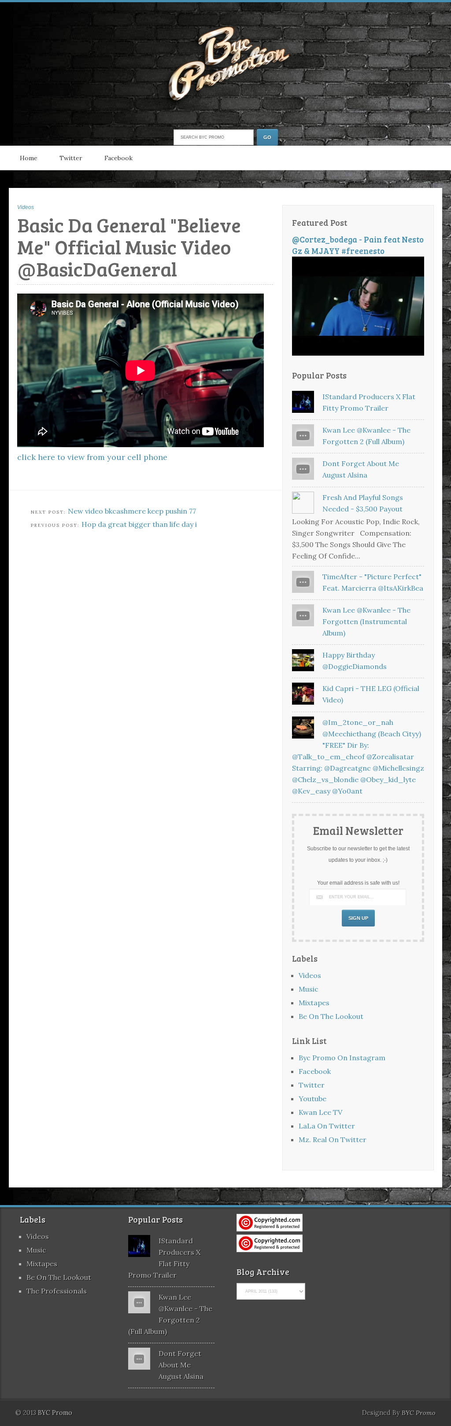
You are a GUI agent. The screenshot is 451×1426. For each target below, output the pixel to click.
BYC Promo (419, 1413)
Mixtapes (314, 1002)
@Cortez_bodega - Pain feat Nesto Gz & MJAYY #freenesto (358, 245)
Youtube (312, 1098)
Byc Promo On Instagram (342, 1057)
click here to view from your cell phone (92, 457)
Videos (25, 207)
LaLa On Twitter (327, 1125)
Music (308, 989)
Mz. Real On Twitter (332, 1139)
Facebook (118, 158)
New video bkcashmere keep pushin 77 (132, 511)
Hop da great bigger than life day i (139, 524)
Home (28, 158)
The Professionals (56, 1290)
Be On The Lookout (331, 1016)
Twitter (70, 158)
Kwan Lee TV (320, 1112)
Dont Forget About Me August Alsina (181, 1365)
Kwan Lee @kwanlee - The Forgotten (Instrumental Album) (366, 621)
